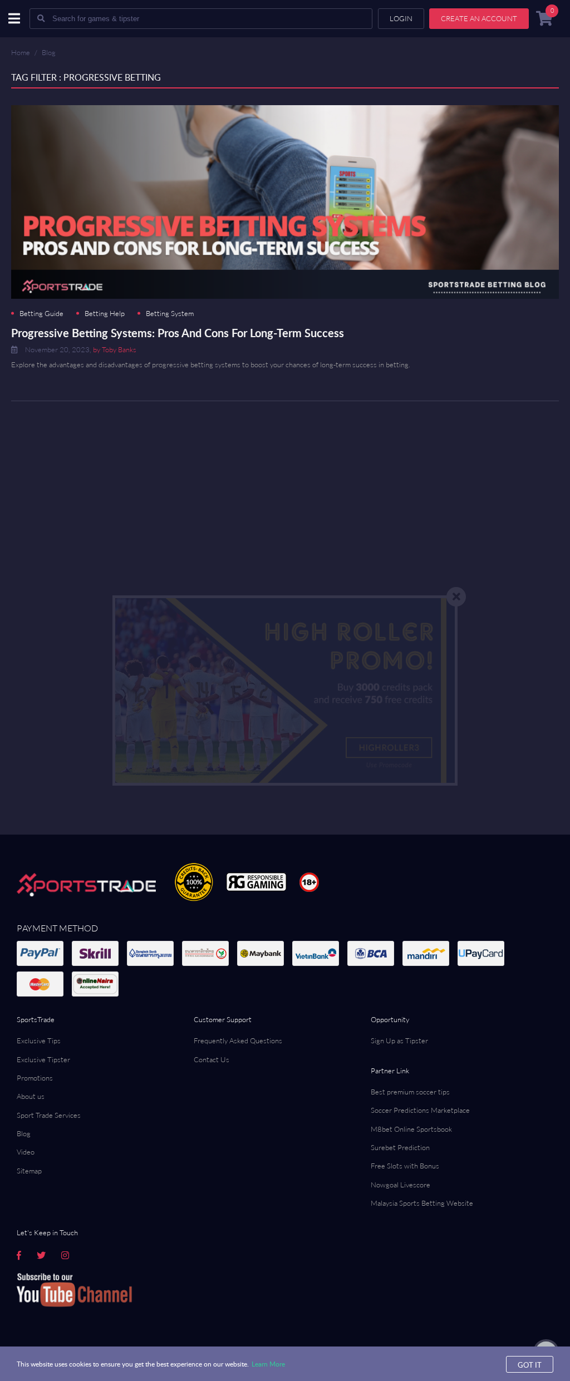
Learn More (268, 1363)
